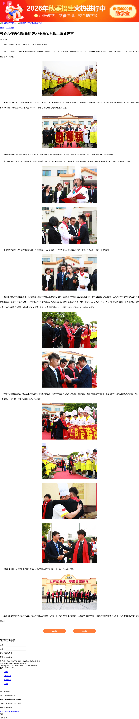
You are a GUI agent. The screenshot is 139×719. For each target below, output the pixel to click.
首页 (2, 28)
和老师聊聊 (15, 711)
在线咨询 (3, 718)
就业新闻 (10, 28)
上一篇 (54, 631)
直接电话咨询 (5, 711)
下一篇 (84, 631)
